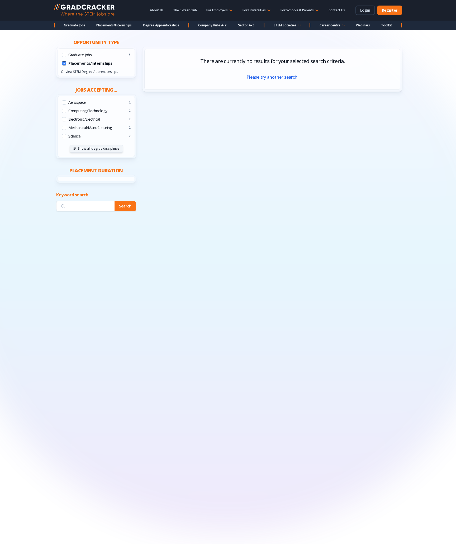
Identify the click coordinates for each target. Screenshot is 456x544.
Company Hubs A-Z (212, 25)
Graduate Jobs (74, 25)
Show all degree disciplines (99, 148)
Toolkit (386, 25)
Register (389, 10)
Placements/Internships (114, 25)
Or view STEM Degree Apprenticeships (89, 71)
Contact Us (337, 10)
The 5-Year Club (185, 10)
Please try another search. (272, 77)
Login (365, 10)
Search (125, 206)
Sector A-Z (246, 25)
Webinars (363, 25)
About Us (157, 10)
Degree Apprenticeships (161, 25)
